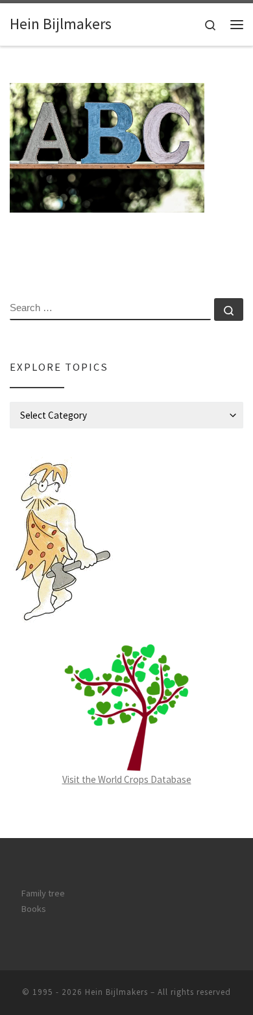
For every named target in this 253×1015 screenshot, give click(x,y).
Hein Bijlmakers (116, 992)
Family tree (43, 893)
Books (33, 909)
